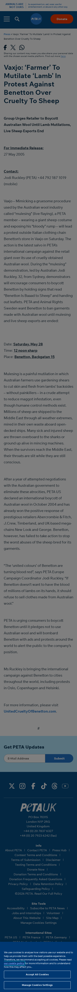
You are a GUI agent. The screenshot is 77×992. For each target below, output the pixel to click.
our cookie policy (14, 963)
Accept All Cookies (37, 974)
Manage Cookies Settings (37, 984)
